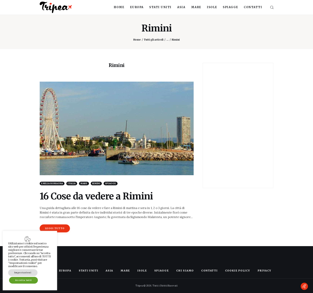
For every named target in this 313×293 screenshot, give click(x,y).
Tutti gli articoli (153, 39)
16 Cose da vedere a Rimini (96, 196)
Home (137, 39)
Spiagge (110, 183)
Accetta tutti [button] (23, 280)
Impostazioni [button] (22, 272)
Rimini (96, 183)
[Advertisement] (238, 125)
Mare (83, 183)
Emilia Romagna (52, 183)
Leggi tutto (55, 228)
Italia (72, 183)
